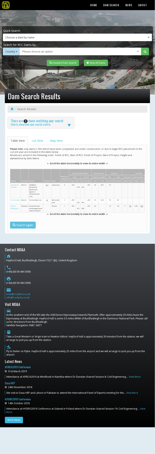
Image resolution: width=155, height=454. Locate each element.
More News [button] (13, 420)
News (128, 5)
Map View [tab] (56, 140)
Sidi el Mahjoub (14, 207)
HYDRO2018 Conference (18, 399)
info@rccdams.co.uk (17, 297)
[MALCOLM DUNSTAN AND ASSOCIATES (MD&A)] (6, 5)
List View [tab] (37, 140)
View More (135, 376)
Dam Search (111, 5)
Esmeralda (15, 200)
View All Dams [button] (97, 63)
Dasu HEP (10, 383)
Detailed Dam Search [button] (64, 63)
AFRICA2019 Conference (18, 367)
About (142, 5)
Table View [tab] (18, 140)
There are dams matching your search (37, 122)
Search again (24, 225)
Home (93, 5)
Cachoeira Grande (15, 186)
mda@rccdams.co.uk (18, 294)
